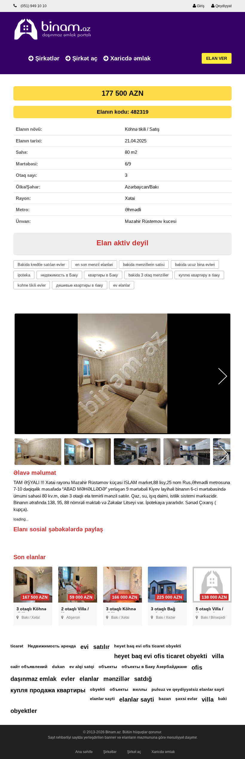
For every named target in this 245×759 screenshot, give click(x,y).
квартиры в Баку (103, 275)
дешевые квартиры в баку (79, 285)
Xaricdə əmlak (129, 58)
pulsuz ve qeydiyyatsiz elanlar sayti (187, 689)
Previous (22, 376)
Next (222, 376)
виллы (140, 689)
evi (84, 647)
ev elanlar (121, 285)
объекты (108, 666)
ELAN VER (216, 58)
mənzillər (116, 679)
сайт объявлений (29, 666)
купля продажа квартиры (47, 690)
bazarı (165, 698)
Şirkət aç (84, 58)
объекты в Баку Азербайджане (154, 666)
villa (218, 656)
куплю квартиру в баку (199, 275)
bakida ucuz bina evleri (195, 264)
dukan (58, 666)
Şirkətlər (46, 58)
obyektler (23, 711)
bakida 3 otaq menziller (148, 275)
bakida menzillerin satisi (144, 264)
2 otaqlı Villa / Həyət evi (75, 611)
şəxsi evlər (186, 698)
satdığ (143, 679)
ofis (197, 667)
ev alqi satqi (81, 666)
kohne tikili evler (32, 285)
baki (222, 698)
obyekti (97, 689)
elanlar (89, 679)
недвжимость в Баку (59, 275)
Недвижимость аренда (52, 646)
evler (68, 679)
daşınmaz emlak (33, 679)
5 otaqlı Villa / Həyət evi (209, 611)
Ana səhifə (84, 752)
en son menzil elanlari (94, 264)
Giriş (200, 6)
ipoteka (24, 275)
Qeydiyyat (223, 6)
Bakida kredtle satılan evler (41, 264)
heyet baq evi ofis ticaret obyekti (147, 646)
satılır (101, 647)
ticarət (16, 646)
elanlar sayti (102, 698)
